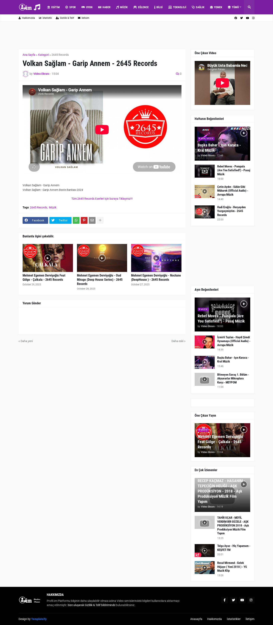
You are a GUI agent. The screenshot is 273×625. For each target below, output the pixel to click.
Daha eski (177, 341)
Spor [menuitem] (72, 7)
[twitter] (241, 18)
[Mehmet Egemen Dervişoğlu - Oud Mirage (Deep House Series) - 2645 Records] (102, 258)
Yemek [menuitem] (218, 7)
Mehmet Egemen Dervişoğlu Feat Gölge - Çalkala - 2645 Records (44, 278)
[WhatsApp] (76, 220)
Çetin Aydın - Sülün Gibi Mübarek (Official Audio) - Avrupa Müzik (232, 190)
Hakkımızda (28, 18)
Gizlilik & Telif (67, 18)
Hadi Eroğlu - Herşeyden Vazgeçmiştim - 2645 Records (231, 211)
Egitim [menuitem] (55, 7)
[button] (249, 7)
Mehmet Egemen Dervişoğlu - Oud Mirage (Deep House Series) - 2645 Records (100, 280)
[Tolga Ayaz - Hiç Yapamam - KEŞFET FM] (205, 550)
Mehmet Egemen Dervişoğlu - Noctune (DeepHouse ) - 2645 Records (156, 278)
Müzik (52, 207)
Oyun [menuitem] (89, 7)
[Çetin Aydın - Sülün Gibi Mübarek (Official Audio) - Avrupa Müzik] (205, 191)
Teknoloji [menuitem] (179, 7)
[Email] (92, 220)
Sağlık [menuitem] (200, 7)
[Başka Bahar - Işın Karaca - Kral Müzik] (205, 362)
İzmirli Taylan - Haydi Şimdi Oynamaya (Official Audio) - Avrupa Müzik (233, 341)
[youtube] (247, 18)
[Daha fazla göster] (100, 220)
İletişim (250, 619)
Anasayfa (196, 619)
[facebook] (235, 18)
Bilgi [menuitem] (159, 7)
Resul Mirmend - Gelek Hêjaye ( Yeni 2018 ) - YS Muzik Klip (232, 566)
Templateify (39, 619)
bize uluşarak (76, 605)
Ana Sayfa (29, 54)
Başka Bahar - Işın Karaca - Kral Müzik (219, 148)
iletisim (85, 18)
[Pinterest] (84, 220)
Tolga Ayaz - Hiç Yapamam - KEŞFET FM (233, 548)
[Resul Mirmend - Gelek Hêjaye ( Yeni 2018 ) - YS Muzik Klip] (205, 567)
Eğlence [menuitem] (143, 7)
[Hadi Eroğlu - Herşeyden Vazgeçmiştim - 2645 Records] (205, 211)
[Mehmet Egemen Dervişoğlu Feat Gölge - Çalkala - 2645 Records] (48, 258)
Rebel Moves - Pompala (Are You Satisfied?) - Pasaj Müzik (233, 170)
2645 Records (60, 54)
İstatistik (47, 18)
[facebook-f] (224, 600)
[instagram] (253, 18)
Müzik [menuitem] (124, 7)
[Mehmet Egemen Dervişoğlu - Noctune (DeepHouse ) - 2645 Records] (156, 258)
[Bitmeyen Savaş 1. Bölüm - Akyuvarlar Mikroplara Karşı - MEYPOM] (205, 379)
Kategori (43, 54)
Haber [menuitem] (107, 7)
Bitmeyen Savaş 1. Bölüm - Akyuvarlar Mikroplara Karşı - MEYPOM (233, 378)
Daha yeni (27, 341)
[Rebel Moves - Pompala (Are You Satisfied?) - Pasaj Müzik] (205, 171)
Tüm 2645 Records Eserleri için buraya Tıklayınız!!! (102, 198)
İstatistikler (234, 619)
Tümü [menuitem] (235, 7)
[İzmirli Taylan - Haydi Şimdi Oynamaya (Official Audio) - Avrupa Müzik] (205, 341)
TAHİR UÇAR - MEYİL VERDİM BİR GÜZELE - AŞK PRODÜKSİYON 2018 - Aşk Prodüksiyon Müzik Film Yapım (233, 525)
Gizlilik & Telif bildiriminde (100, 605)
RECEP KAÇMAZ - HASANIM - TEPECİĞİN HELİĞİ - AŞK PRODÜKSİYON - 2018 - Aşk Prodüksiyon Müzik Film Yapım (221, 491)
